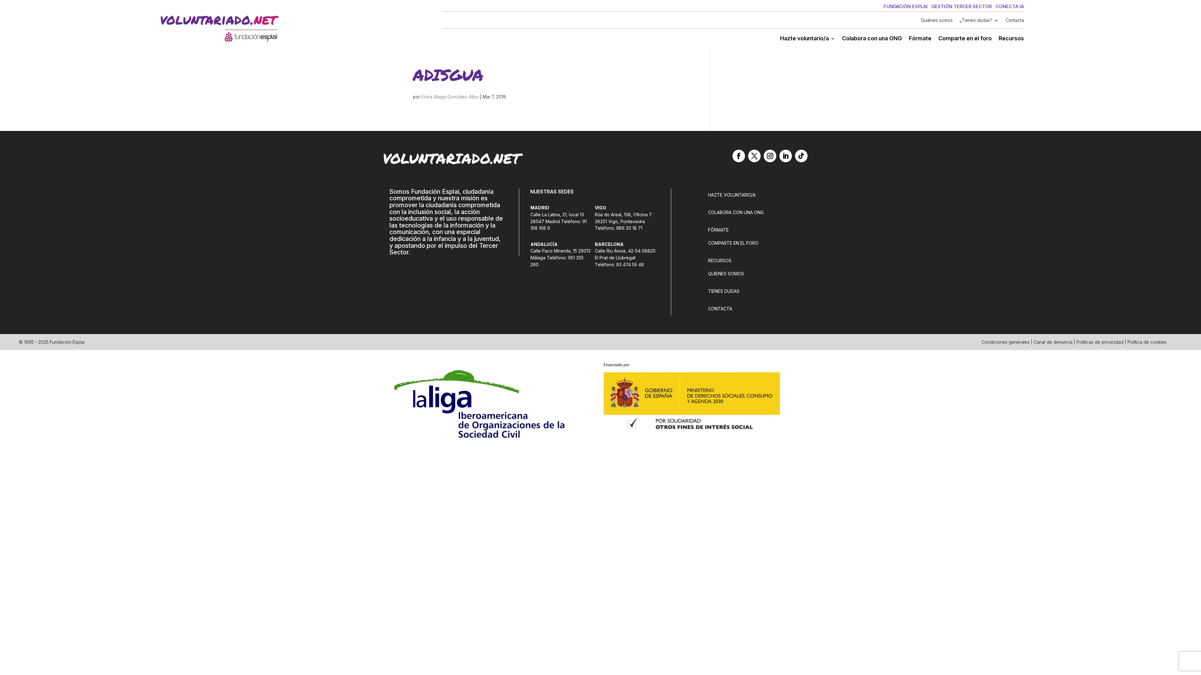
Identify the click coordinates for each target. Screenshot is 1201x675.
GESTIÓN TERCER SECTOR (961, 6)
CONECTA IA (1010, 6)
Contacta (1015, 20)
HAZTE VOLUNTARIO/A (732, 195)
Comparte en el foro (965, 39)
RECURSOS (720, 260)
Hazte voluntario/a (804, 39)
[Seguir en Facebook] (738, 156)
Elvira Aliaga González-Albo (450, 96)
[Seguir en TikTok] (801, 156)
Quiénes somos (937, 20)
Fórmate (920, 39)
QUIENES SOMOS (726, 273)
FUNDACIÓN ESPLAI (906, 6)
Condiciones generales (1005, 342)
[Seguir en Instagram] (770, 156)
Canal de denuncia (1053, 342)
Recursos (1011, 39)
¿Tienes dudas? (976, 20)
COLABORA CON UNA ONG (736, 212)
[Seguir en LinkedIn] (785, 156)
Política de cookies (1147, 342)
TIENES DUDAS (723, 291)
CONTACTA (720, 308)
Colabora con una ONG (872, 39)
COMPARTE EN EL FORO (733, 243)
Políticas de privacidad (1100, 342)
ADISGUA (448, 74)
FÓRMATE (718, 229)
